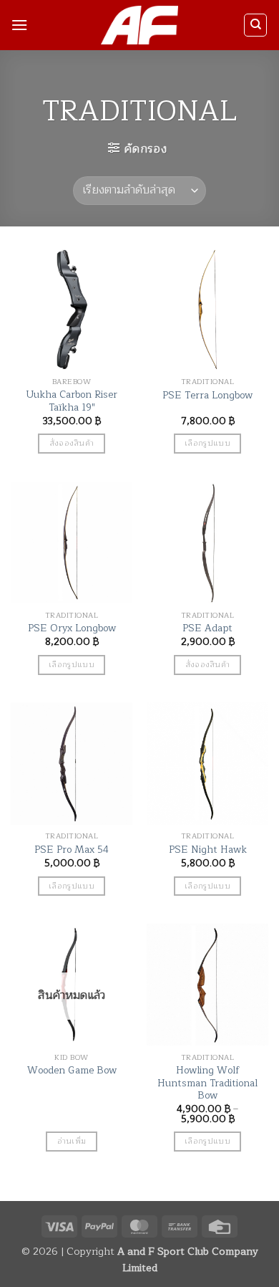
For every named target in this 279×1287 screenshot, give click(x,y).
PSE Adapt (207, 628)
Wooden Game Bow (72, 1070)
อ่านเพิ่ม (72, 1140)
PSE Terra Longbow (207, 395)
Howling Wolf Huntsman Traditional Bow (207, 1083)
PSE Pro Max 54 (71, 849)
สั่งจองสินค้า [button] (71, 442)
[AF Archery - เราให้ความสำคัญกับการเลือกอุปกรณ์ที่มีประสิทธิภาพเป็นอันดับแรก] (139, 25)
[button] (19, 24)
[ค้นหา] (255, 25)
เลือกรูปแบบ (207, 442)
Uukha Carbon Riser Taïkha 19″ (71, 400)
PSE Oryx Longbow (72, 628)
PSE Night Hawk (208, 849)
